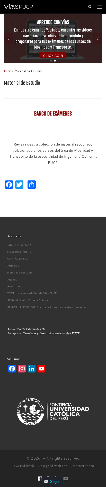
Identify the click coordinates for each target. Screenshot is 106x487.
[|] (19, 6)
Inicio (8, 71)
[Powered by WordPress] (32, 465)
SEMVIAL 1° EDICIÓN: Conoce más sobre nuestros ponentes (47, 307)
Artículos (13, 265)
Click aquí (53, 56)
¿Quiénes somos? (19, 245)
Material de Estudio (20, 272)
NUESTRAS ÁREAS (19, 251)
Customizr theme (81, 466)
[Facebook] (40, 478)
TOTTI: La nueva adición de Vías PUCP (32, 293)
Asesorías (13, 286)
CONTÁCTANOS (17, 258)
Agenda (12, 279)
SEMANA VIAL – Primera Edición (28, 300)
